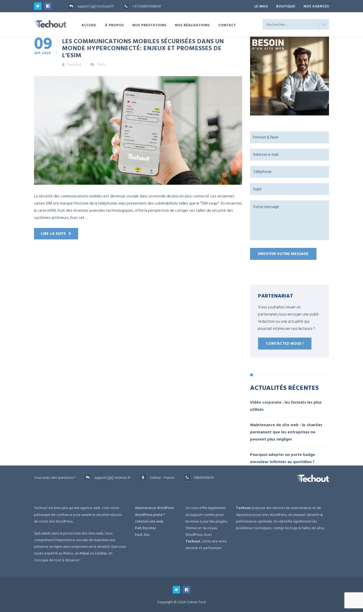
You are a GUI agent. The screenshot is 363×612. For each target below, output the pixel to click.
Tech (101, 64)
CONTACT (227, 25)
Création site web (149, 521)
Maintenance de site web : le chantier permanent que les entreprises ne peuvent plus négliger (286, 432)
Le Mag (261, 6)
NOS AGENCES (316, 6)
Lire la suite (53, 233)
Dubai (102, 553)
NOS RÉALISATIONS (192, 25)
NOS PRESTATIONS (149, 25)
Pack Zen (142, 535)
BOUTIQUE (285, 6)
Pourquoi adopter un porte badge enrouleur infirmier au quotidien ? (282, 458)
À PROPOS (114, 25)
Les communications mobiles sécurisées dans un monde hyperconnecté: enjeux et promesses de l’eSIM (143, 48)
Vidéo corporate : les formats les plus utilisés (286, 406)
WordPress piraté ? (150, 515)
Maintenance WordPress (154, 508)
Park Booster (145, 528)
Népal (84, 553)
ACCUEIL (88, 25)
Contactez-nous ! (284, 343)
